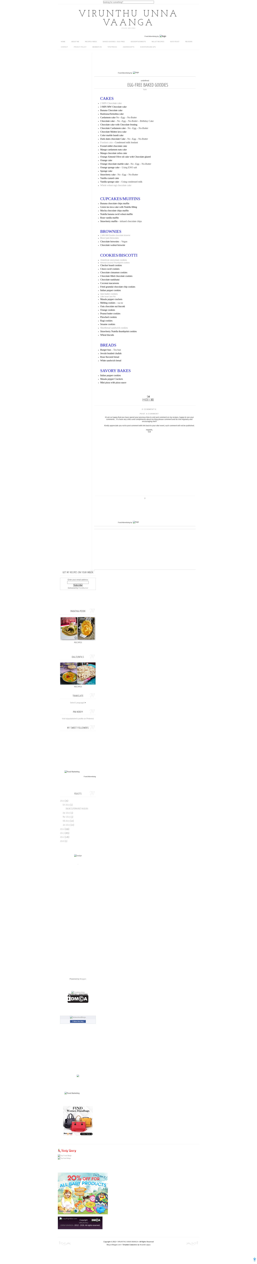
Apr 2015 (66, 813)
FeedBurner (83, 588)
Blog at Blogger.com (114, 1245)
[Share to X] (149, 399)
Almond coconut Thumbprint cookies (115, 263)
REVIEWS (188, 41)
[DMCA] (78, 1002)
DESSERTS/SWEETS (138, 41)
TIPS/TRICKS (112, 47)
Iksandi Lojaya (145, 1245)
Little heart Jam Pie (108, 297)
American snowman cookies (113, 260)
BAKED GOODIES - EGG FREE (114, 41)
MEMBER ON (97, 47)
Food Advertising (151, 36)
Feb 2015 (66, 821)
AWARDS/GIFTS (128, 47)
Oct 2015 (66, 805)
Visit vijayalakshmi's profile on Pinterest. (78, 719)
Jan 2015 (66, 825)
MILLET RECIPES (158, 41)
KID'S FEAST (174, 41)
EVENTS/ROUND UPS (148, 47)
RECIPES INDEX (91, 41)
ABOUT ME (75, 41)
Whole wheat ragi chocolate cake (115, 185)
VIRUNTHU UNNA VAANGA (129, 19)
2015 (62, 801)
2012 (62, 837)
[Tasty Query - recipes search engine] (67, 1153)
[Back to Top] (254, 1260)
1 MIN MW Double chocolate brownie (115, 235)
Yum (145, 90)
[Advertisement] (148, 63)
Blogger (83, 979)
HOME (63, 41)
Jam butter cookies (109, 294)
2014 (62, 829)
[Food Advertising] (78, 1076)
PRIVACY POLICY (80, 47)
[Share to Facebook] (152, 399)
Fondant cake (106, 142)
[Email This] (143, 399)
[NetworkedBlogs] (78, 1017)
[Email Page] (148, 396)
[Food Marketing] (72, 772)
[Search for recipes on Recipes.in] (65, 1155)
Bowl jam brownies (109, 238)
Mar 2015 (67, 817)
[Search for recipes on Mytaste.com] (64, 1158)
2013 (62, 833)
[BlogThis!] (146, 399)
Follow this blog (77, 1021)
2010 (62, 841)
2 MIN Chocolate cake (111, 103)
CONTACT (64, 47)
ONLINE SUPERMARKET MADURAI (77, 809)
